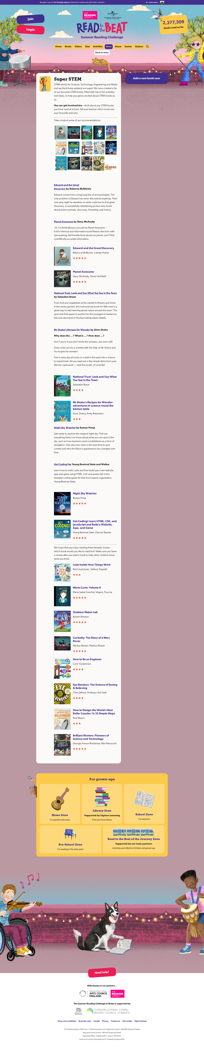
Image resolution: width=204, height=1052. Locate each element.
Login (30, 30)
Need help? (102, 972)
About (118, 47)
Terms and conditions (67, 1021)
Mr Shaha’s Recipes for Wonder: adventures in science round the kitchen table (93, 406)
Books (68, 47)
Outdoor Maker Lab (85, 612)
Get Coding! (61, 464)
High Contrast (140, 1021)
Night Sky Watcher (65, 428)
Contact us (115, 1021)
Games (128, 47)
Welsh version (162, 2)
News (109, 47)
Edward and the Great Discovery (93, 248)
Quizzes (139, 47)
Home (58, 47)
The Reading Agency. (61, 2)
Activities (98, 47)
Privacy (105, 1021)
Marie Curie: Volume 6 (87, 587)
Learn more (153, 2)
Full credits (127, 1021)
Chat (87, 47)
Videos (78, 47)
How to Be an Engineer (87, 659)
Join (30, 19)
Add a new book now (146, 78)
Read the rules (85, 1021)
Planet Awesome (64, 222)
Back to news (102, 53)
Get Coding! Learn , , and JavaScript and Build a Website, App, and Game (95, 524)
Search (147, 46)
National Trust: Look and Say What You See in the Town (85, 293)
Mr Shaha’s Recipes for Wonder (72, 330)
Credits (96, 1021)
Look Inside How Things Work (92, 565)
